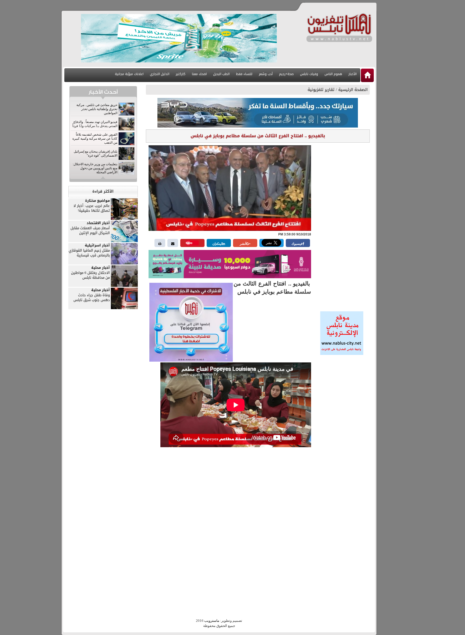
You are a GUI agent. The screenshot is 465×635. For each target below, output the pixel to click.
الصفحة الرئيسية (353, 89)
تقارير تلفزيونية (321, 89)
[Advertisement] (341, 225)
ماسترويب (211, 621)
